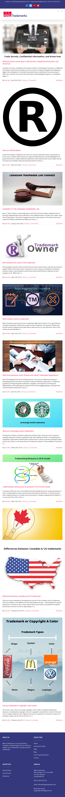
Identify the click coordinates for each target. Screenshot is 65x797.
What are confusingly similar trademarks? (18, 431)
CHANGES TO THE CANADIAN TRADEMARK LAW (21, 209)
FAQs (35, 749)
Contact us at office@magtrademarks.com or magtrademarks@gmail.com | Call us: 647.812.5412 (32, 1)
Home (36, 743)
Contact (36, 758)
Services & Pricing (39, 746)
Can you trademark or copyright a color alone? (20, 706)
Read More (59, 80)
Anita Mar (7, 80)
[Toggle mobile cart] (58, 11)
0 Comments (32, 80)
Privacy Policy (7, 770)
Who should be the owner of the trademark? (19, 263)
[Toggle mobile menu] (61, 11)
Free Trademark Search (41, 755)
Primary (24, 80)
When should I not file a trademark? (16, 319)
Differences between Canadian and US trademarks (22, 596)
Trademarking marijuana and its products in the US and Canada (26, 487)
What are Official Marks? (12, 150)
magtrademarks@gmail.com (43, 791)
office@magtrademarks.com (47, 784)
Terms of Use (7, 773)
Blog (35, 752)
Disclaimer (6, 776)
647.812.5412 (43, 780)
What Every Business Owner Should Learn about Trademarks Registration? (30, 375)
